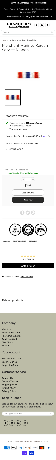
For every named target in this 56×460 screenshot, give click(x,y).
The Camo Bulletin (11, 335)
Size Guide (33, 241)
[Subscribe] (51, 413)
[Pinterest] (12, 423)
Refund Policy (8, 387)
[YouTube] (25, 423)
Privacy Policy (9, 391)
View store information (19, 129)
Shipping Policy (9, 384)
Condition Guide (19, 241)
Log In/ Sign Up (9, 361)
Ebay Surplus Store (11, 332)
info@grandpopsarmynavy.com (38, 16)
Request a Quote (10, 365)
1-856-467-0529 (14, 16)
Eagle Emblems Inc (20, 170)
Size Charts (7, 342)
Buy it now (28, 200)
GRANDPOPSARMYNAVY (23, 442)
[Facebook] (5, 423)
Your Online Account (12, 358)
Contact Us (7, 378)
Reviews (6, 241)
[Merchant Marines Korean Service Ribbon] (28, 75)
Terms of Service (10, 381)
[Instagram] (18, 423)
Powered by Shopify (40, 442)
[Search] (52, 32)
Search (5, 345)
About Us (6, 329)
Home (4, 40)
